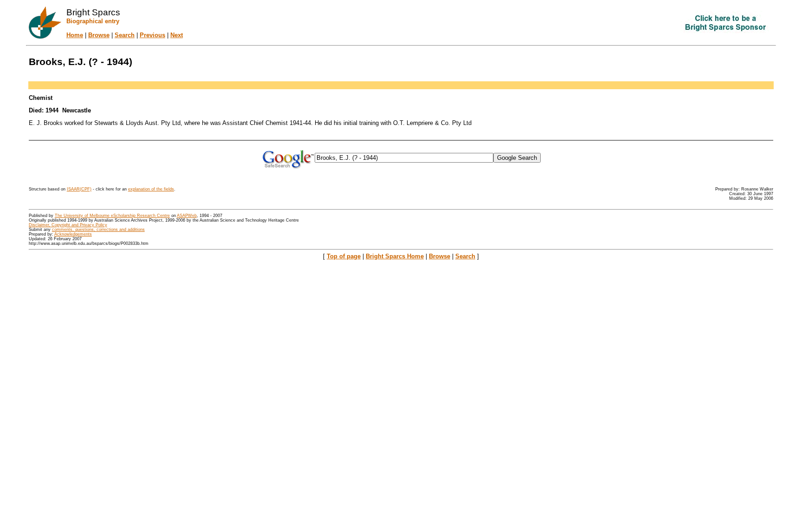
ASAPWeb (187, 215)
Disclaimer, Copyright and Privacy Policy (68, 225)
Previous (152, 35)
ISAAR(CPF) (79, 189)
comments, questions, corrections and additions (98, 229)
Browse (99, 35)
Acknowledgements (73, 234)
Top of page (344, 256)
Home (74, 35)
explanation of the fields (151, 189)
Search (125, 35)
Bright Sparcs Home (395, 256)
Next (176, 35)
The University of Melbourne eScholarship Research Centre (112, 215)
